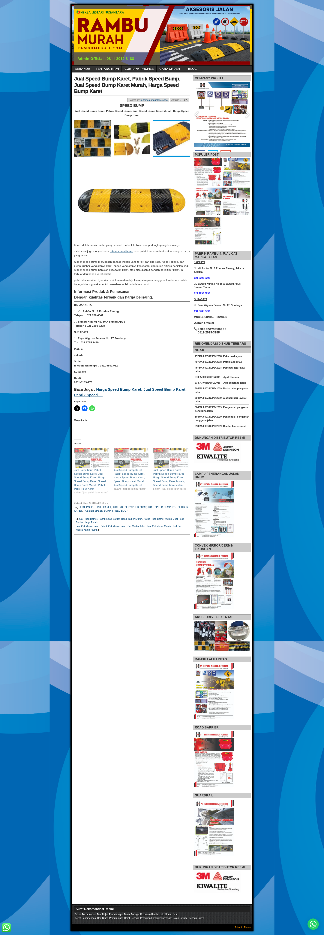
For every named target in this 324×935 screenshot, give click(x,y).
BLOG (192, 68)
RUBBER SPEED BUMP (97, 510)
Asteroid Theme (243, 927)
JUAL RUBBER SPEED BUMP (129, 507)
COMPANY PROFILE (139, 68)
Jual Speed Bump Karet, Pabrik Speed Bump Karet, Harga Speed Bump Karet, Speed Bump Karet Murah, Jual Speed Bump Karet (129, 477)
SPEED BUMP (120, 510)
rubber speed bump (121, 251)
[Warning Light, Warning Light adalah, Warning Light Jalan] (208, 231)
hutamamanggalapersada (154, 100)
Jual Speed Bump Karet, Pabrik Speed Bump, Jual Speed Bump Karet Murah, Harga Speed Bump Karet (127, 85)
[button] (92, 138)
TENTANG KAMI (107, 68)
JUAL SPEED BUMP (159, 507)
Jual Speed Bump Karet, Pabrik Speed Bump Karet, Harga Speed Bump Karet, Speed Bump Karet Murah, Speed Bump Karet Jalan (169, 477)
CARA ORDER (169, 68)
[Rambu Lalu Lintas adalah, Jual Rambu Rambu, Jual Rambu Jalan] (236, 172)
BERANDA (82, 68)
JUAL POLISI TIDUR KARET (95, 507)
